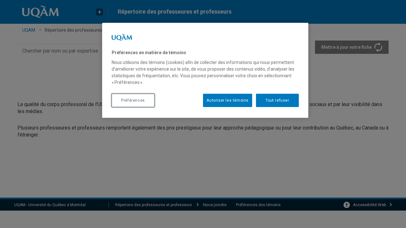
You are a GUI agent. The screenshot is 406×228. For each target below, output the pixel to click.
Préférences (133, 100)
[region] (205, 70)
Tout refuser (277, 100)
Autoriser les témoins (227, 100)
